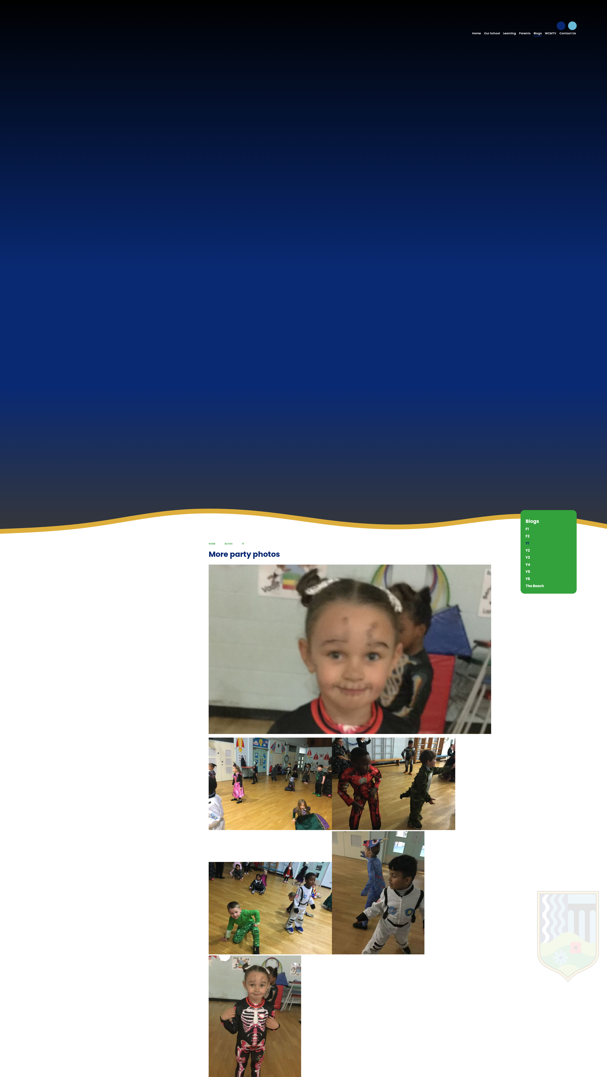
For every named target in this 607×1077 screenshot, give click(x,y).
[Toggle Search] (572, 25)
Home (212, 543)
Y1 (243, 543)
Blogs (229, 543)
